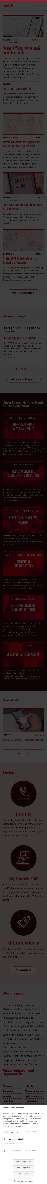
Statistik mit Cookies (17, 1139)
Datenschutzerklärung (12, 1126)
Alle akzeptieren (23, 1167)
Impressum (29, 1181)
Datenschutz (19, 1181)
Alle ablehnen (23, 1173)
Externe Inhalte (15, 1151)
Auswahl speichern (23, 1161)
